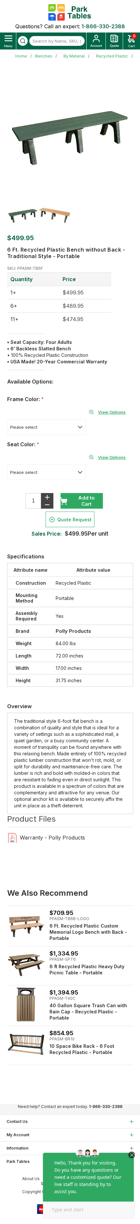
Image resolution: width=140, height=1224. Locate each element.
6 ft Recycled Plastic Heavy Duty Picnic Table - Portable (86, 969)
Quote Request (74, 519)
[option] (23, 215)
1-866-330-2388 (103, 26)
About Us (31, 1178)
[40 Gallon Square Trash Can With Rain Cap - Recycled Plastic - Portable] (26, 1004)
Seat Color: (22, 444)
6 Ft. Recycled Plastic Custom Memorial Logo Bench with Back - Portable (88, 932)
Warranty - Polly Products (52, 837)
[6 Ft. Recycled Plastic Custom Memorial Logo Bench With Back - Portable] (26, 924)
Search (23, 41)
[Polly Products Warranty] (12, 837)
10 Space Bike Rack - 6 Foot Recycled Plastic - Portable (81, 1049)
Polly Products (73, 631)
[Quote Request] (114, 41)
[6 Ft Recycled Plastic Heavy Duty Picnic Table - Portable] (26, 965)
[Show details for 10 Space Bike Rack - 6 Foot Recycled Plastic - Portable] (26, 1044)
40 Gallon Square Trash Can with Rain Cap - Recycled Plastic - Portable (88, 1012)
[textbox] (57, 41)
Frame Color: (24, 399)
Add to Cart (86, 501)
